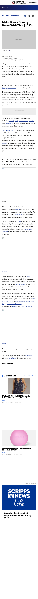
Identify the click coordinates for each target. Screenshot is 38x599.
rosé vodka (18, 214)
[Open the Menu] (3, 2)
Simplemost (29, 355)
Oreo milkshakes (26, 306)
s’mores (14, 306)
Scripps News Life (10, 16)
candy (29, 276)
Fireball (11, 121)
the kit (19, 221)
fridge (18, 148)
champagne (9, 123)
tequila (31, 121)
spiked (4, 143)
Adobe (9, 50)
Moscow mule (23, 121)
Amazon (4, 271)
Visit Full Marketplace (30, 375)
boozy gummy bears (9, 88)
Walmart (4, 343)
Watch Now (32, 2)
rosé (16, 121)
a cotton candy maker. (14, 304)
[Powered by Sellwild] (33, 483)
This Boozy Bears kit (9, 130)
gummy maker (20, 284)
